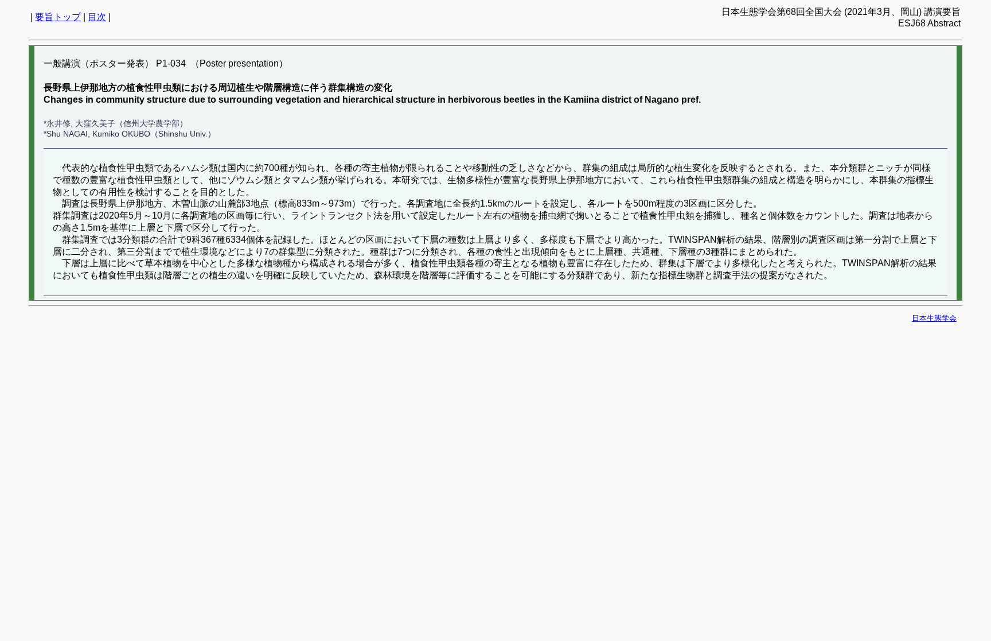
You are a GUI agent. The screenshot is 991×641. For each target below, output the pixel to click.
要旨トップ (58, 17)
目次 (97, 17)
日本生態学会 (934, 318)
